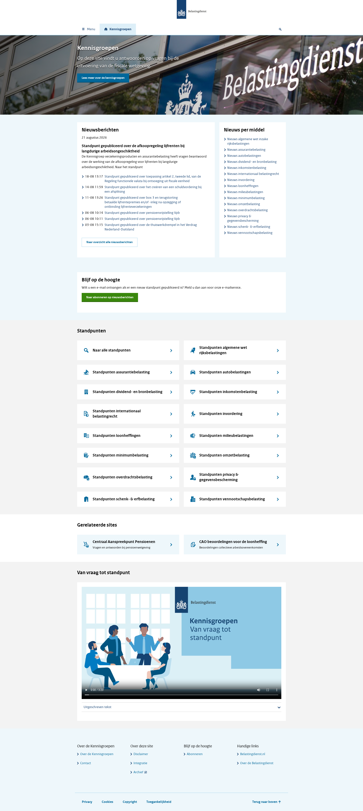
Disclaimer (140, 754)
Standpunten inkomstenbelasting (228, 391)
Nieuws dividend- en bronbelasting (252, 162)
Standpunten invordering (220, 413)
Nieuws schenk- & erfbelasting (248, 227)
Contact (85, 763)
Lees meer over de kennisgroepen (103, 78)
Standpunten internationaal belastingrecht (117, 414)
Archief (138, 772)
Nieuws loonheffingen (242, 186)
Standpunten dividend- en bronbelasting (127, 391)
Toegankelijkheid (158, 802)
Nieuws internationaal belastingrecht (253, 174)
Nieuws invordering (240, 180)
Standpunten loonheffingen (116, 435)
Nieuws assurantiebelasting (246, 150)
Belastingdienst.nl (252, 754)
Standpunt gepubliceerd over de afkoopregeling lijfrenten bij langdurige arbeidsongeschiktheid (133, 149)
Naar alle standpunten (112, 350)
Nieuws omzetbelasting (243, 204)
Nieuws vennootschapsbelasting (249, 233)
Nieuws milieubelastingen (245, 192)
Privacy (87, 802)
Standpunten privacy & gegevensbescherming (218, 477)
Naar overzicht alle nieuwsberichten (109, 242)
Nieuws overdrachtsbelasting (247, 210)
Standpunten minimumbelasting (120, 455)
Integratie (140, 763)
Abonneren (195, 754)
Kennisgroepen (120, 29)
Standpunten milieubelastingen (226, 435)
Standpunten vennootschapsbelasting (232, 499)
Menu (91, 29)
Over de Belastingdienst (256, 763)
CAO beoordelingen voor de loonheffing (233, 541)
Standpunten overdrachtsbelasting (122, 477)
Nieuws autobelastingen (244, 156)
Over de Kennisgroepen (96, 754)
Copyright (130, 802)
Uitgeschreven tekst (97, 707)
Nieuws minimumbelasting (246, 198)
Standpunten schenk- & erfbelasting (124, 499)
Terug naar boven (265, 802)
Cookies (107, 802)
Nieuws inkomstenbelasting (246, 168)
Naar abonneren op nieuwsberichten (109, 297)
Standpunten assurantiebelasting (121, 372)
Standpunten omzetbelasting (224, 455)
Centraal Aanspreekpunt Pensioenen (124, 541)
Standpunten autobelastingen (225, 372)
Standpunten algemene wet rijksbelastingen (223, 350)
